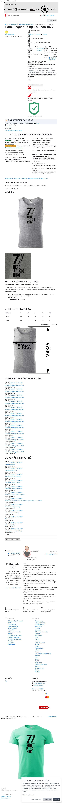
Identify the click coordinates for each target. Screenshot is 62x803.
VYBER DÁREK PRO (9, 4)
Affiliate (10, 633)
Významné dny (39, 668)
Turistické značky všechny (12, 507)
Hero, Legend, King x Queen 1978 (14, 397)
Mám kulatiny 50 (9, 525)
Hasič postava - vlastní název (13, 531)
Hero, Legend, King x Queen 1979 (14, 403)
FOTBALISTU (52, 9)
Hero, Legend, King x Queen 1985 (14, 433)
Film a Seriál (38, 635)
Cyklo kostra (8, 519)
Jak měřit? (11, 630)
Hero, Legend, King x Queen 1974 (14, 385)
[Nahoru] (0, 800)
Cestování (38, 630)
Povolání (37, 652)
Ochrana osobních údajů (15, 635)
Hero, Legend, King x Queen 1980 (14, 446)
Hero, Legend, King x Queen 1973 (14, 391)
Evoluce (37, 633)
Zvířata (37, 670)
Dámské (37, 34)
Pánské (31, 34)
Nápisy (37, 650)
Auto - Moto (38, 626)
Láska (36, 646)
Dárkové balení (12, 628)
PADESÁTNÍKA (10, 9)
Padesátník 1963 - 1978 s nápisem (14, 494)
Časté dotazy (12, 624)
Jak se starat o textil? (14, 632)
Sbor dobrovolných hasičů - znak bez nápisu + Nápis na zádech (23, 500)
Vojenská (37, 666)
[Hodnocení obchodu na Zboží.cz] (44, 707)
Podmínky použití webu (14, 639)
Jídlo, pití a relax (40, 642)
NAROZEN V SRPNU (23, 9)
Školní (37, 661)
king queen (8, 127)
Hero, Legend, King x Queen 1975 (14, 415)
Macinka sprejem (10, 464)
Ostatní (44, 34)
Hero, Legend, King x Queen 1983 (14, 409)
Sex (36, 657)
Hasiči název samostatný (12, 513)
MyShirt (37, 672)
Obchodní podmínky (14, 637)
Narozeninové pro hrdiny (26, 24)
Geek (36, 637)
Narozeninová (12, 24)
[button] (41, 15)
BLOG (9, 622)
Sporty (37, 659)
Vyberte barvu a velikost (35, 85)
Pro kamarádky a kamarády (43, 653)
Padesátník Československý (13, 476)
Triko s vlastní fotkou (11, 470)
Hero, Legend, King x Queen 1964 (14, 439)
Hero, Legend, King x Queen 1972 (14, 452)
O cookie (10, 641)
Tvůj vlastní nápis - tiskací (12, 482)
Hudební (37, 641)
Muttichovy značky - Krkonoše (13, 488)
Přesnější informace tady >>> (14, 148)
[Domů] (5, 24)
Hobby (37, 639)
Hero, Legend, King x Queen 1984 (14, 427)
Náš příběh (11, 642)
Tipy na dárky (39, 621)
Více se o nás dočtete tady (13, 588)
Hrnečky (37, 628)
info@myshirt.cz (52, 554)
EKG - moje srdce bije (41, 632)
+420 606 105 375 (39, 683)
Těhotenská (38, 662)
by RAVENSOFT (52, 716)
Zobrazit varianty (6, 796)
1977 (6, 130)
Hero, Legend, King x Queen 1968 (14, 421)
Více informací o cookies (28, 794)
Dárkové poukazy (40, 622)
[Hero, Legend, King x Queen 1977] (31, 223)
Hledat (50, 20)
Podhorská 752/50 (37, 689)
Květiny (37, 644)
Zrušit (54, 20)
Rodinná (37, 655)
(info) (37, 123)
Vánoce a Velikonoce (41, 664)
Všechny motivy (39, 624)
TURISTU (38, 9)
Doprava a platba (13, 626)
